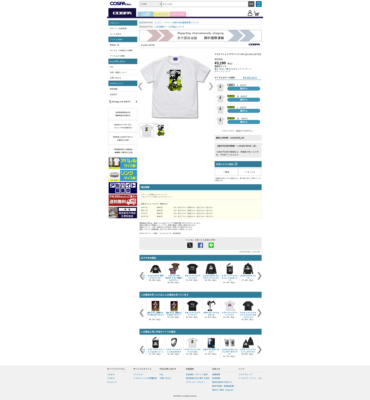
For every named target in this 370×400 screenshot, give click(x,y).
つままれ (111, 374)
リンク (241, 369)
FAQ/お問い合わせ (168, 369)
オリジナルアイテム (116, 369)
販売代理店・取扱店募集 (223, 386)
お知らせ (216, 369)
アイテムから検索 (117, 55)
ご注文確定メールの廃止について (169, 26)
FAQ (111, 66)
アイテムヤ (138, 374)
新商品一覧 (114, 44)
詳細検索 (258, 4)
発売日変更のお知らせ (222, 382)
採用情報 (216, 378)
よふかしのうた (148, 44)
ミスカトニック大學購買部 (145, 378)
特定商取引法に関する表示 (198, 378)
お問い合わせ (115, 77)
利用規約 (190, 369)
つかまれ (111, 378)
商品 (227, 172)
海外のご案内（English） (223, 389)
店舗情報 (216, 374)
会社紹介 (113, 94)
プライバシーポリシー (196, 382)
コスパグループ (245, 374)
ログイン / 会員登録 (118, 28)
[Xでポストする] (190, 247)
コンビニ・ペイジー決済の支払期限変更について (176, 22)
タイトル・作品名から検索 (121, 50)
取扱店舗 (113, 88)
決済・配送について (118, 72)
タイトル (251, 172)
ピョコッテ (112, 382)
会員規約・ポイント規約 (197, 374)
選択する (244, 88)
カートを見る (115, 34)
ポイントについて (223, 71)
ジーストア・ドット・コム (250, 378)
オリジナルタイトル (142, 369)
